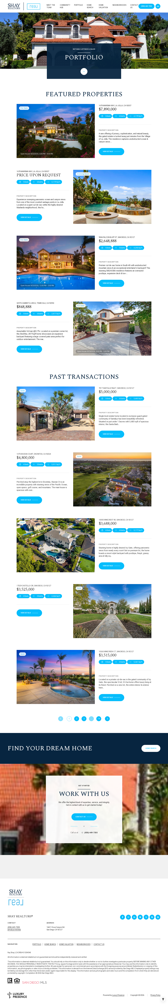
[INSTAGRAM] (128, 917)
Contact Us (134, 6)
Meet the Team (51, 6)
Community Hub (65, 6)
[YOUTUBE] (140, 917)
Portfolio (78, 5)
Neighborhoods (119, 5)
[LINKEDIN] (134, 917)
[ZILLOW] (157, 917)
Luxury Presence (118, 995)
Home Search (90, 6)
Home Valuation (103, 6)
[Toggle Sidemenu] (157, 6)
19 (99, 718)
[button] (84, 816)
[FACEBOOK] (122, 917)
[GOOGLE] (152, 917)
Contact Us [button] (99, 944)
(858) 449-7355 (91, 832)
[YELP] (146, 917)
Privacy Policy (155, 995)
